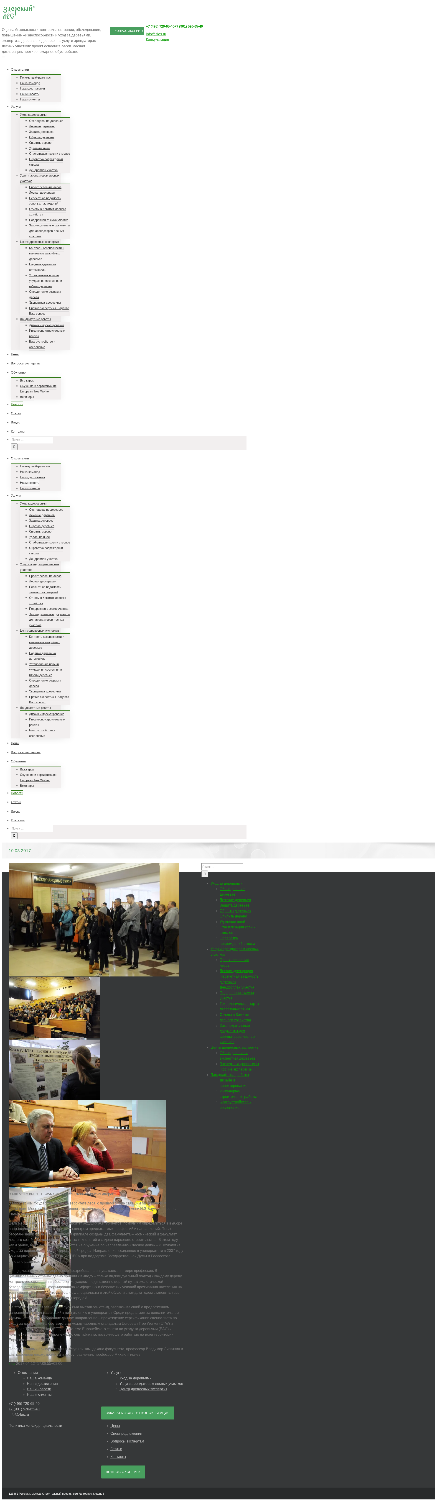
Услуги (116, 1373)
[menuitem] (131, 83)
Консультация (157, 39)
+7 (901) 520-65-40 (188, 26)
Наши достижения (42, 1384)
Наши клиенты (39, 1394)
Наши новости (39, 1389)
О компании (28, 1373)
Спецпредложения (126, 1433)
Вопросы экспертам (127, 1441)
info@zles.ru (156, 34)
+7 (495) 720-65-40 (160, 26)
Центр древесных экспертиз (143, 1389)
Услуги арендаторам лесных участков (151, 1384)
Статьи (116, 1449)
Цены (115, 1426)
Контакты (118, 1457)
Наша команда (39, 1378)
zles (12, 1364)
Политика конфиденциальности (35, 1425)
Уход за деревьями (135, 1378)
